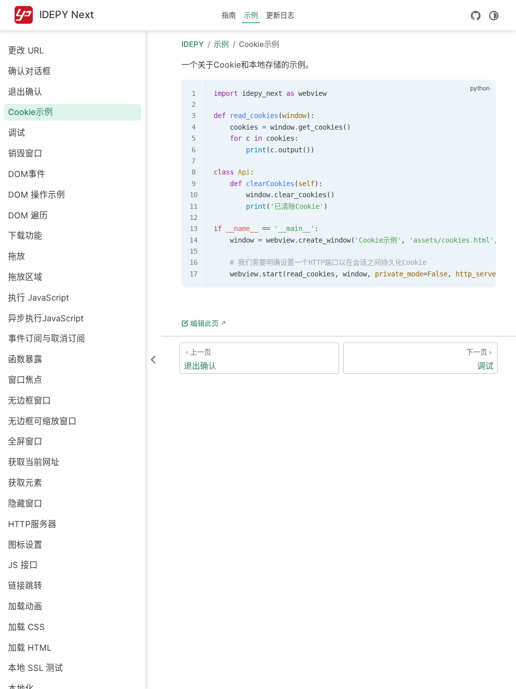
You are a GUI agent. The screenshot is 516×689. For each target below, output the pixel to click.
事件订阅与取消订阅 (46, 338)
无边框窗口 (29, 400)
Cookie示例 (30, 112)
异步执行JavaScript (46, 318)
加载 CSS (26, 627)
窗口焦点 (25, 380)
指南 (229, 15)
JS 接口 (23, 565)
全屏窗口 (25, 441)
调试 (16, 133)
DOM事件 (26, 174)
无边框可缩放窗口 (42, 421)
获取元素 (25, 483)
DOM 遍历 (28, 215)
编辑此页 (204, 323)
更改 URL (26, 50)
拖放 (16, 256)
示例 (251, 15)
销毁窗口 (25, 153)
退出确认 (25, 92)
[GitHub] (476, 16)
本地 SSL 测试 (35, 668)
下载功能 (25, 236)
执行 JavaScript (38, 298)
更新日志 (280, 15)
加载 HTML (29, 648)
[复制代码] (482, 93)
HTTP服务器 (32, 524)
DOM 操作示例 (36, 195)
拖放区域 (25, 277)
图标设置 (25, 545)
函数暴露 (25, 359)
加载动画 (25, 606)
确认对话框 (29, 71)
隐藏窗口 (25, 503)
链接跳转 (25, 586)
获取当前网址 (33, 462)
